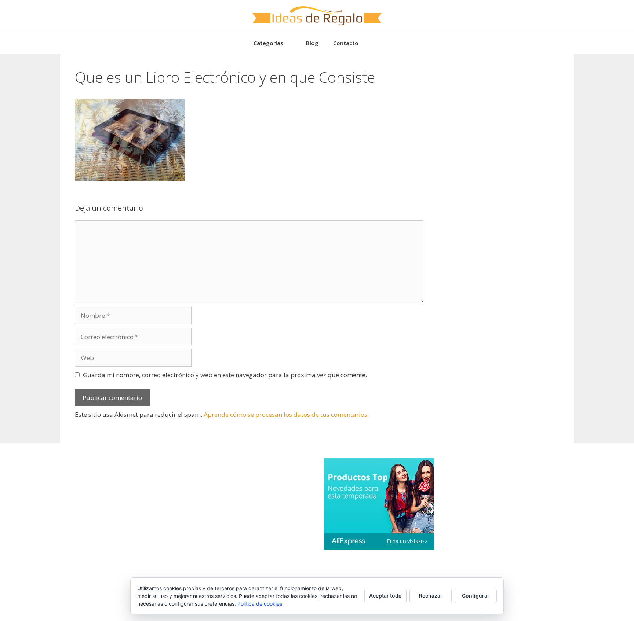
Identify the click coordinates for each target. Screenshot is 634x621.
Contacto (345, 43)
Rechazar (430, 595)
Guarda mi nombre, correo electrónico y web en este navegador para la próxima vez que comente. (225, 375)
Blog (312, 43)
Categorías (268, 43)
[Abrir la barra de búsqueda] (376, 43)
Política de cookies (259, 603)
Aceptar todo (385, 595)
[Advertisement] (493, 114)
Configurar (475, 595)
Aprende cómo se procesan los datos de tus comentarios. (286, 414)
